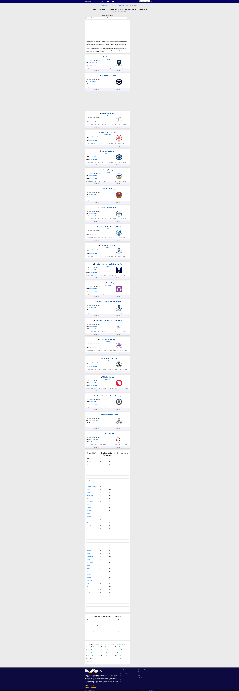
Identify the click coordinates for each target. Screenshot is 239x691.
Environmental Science (105, 5)
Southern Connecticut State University (107, 264)
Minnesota (89, 541)
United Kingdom (141, 677)
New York (89, 470)
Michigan (89, 504)
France (139, 679)
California (89, 602)
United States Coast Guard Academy (107, 396)
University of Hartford (107, 132)
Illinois (88, 522)
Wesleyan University (107, 113)
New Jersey (89, 467)
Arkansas (89, 547)
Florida (88, 534)
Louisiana (89, 550)
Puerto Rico (89, 568)
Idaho (88, 586)
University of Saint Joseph (108, 414)
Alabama (89, 528)
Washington (89, 595)
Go (128, 17)
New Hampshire (90, 477)
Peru (139, 681)
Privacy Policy (151, 690)
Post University (107, 433)
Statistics (96, 70)
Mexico (139, 673)
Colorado (89, 574)
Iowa (88, 531)
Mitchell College (107, 377)
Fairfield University (107, 189)
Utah (88, 583)
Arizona (88, 589)
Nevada (88, 592)
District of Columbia (91, 486)
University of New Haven (107, 207)
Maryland (89, 483)
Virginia (88, 492)
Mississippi (89, 544)
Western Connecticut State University (107, 320)
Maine (88, 489)
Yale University (107, 57)
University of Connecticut (107, 76)
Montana (89, 577)
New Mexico (89, 580)
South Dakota (90, 556)
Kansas (88, 553)
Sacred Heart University (107, 358)
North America (121, 5)
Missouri (89, 538)
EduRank (125, 11)
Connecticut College (107, 151)
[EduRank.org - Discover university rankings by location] (88, 1)
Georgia (88, 519)
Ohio (88, 498)
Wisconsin (89, 525)
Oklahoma (89, 565)
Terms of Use (144, 690)
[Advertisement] (96, 31)
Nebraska (89, 559)
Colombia (140, 675)
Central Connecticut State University (107, 226)
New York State (123, 673)
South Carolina (90, 507)
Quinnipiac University (107, 245)
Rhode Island (89, 461)
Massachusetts (90, 464)
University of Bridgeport (107, 339)
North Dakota (90, 562)
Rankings (118, 70)
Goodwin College (108, 283)
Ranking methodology (91, 687)
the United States (93, 62)
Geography (114, 5)
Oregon (88, 598)
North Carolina (90, 501)
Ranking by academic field (107, 15)
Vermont (88, 474)
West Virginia (90, 495)
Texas (88, 571)
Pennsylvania (89, 480)
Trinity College (107, 170)
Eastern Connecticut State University (107, 302)
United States (129, 5)
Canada (139, 671)
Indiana (88, 513)
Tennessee (89, 516)
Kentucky (89, 510)
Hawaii (88, 608)
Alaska (88, 605)
